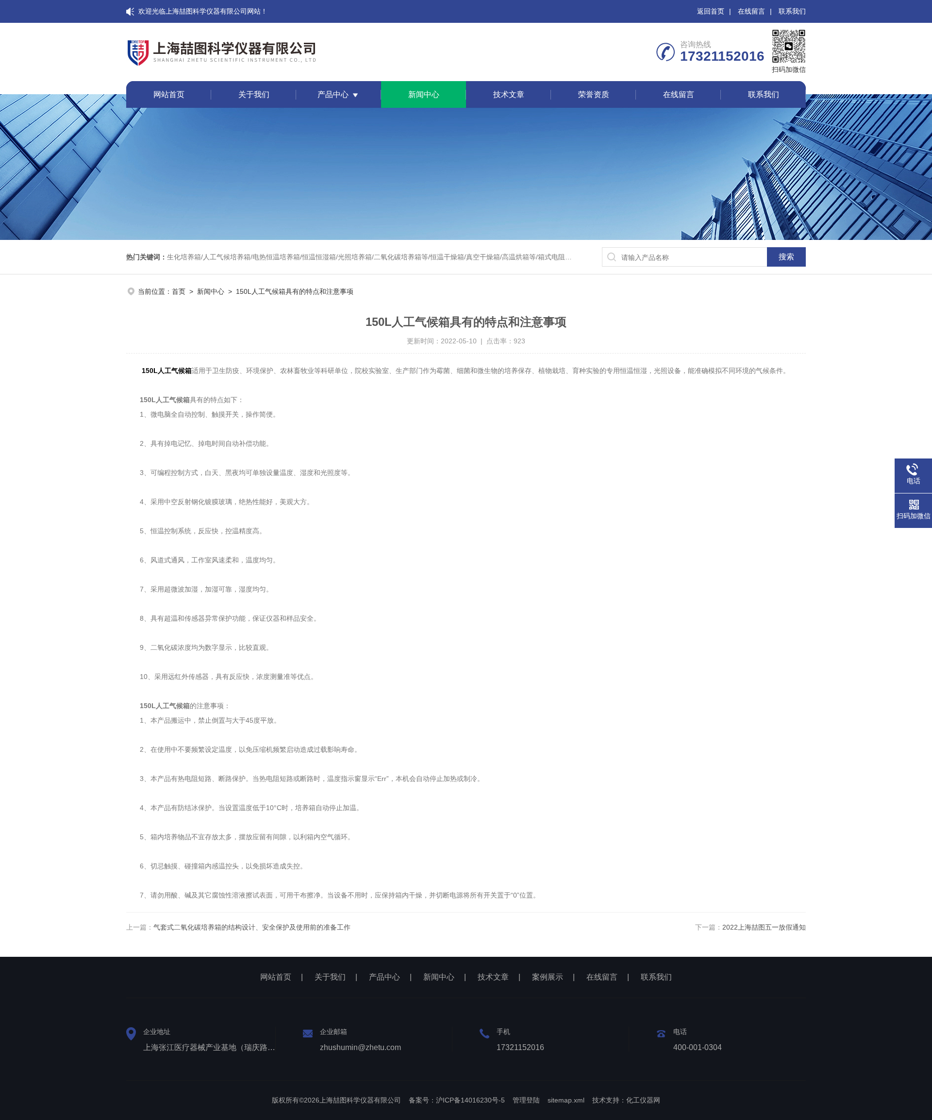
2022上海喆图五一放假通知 (764, 927)
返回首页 (710, 11)
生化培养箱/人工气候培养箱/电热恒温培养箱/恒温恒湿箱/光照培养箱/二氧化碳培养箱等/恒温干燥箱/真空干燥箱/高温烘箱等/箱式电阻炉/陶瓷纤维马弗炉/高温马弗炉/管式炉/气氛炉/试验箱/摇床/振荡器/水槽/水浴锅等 (487, 257)
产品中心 (333, 94)
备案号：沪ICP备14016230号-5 (457, 1100)
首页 (178, 291)
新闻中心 (423, 94)
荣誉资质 (593, 94)
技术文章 (508, 94)
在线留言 (751, 11)
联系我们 (792, 11)
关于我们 (253, 94)
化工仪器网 (643, 1100)
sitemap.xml (566, 1100)
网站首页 (168, 94)
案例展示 (547, 977)
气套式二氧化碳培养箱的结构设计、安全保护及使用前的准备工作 (251, 927)
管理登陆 (526, 1100)
